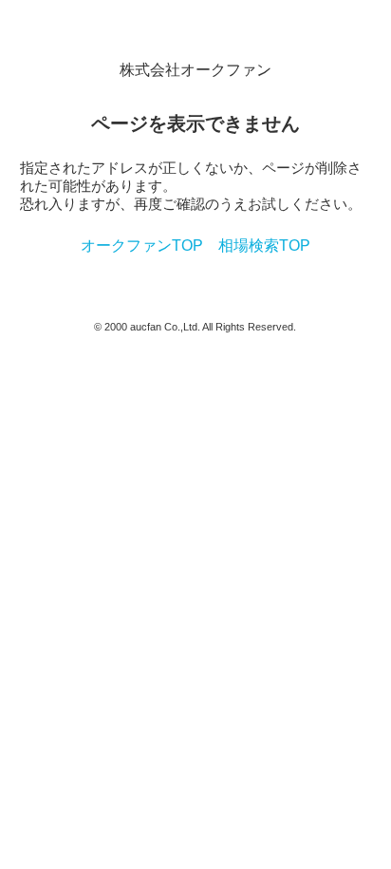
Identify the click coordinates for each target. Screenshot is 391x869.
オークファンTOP (142, 245)
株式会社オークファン (195, 70)
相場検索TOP (264, 245)
